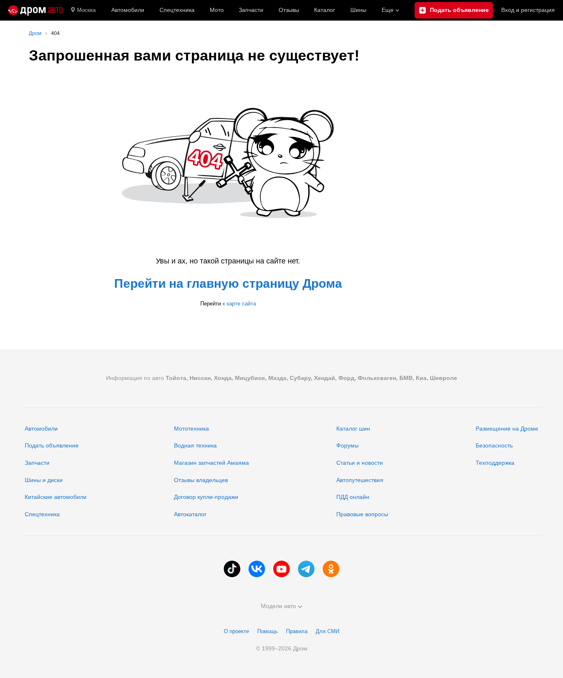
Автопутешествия (359, 480)
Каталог (324, 10)
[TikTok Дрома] (232, 569)
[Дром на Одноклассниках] (331, 569)
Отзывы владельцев (201, 480)
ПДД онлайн (352, 497)
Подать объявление (52, 445)
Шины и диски (44, 480)
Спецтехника (42, 514)
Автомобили (127, 10)
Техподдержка (495, 462)
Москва (86, 10)
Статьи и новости (359, 462)
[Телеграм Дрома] (306, 569)
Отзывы (289, 10)
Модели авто (278, 606)
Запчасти (251, 10)
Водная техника (195, 445)
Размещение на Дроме (507, 428)
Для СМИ (327, 631)
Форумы (347, 445)
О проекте (236, 631)
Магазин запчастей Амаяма (211, 462)
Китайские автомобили (56, 497)
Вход (528, 10)
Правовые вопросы (362, 514)
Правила (296, 631)
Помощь (267, 631)
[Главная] (35, 10)
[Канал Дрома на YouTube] (281, 569)
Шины (358, 10)
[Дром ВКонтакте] (257, 569)
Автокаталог (190, 514)
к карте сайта (239, 304)
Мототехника (191, 428)
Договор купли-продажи (206, 497)
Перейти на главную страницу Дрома (228, 283)
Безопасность (494, 445)
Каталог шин (353, 428)
